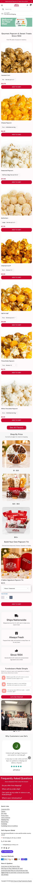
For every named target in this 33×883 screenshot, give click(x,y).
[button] (30, 5)
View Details (4, 594)
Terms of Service (5, 817)
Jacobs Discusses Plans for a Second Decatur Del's (14, 870)
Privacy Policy (4, 815)
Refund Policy (4, 822)
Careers (3, 811)
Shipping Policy (5, 819)
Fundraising (4, 824)
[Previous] (4, 715)
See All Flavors (16, 427)
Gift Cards (4, 813)
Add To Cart (16, 87)
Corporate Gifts (5, 809)
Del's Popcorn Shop (16, 881)
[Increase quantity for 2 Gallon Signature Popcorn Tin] (11, 597)
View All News (4, 874)
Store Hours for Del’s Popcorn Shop (10, 866)
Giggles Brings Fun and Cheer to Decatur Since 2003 (15, 872)
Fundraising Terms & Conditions (9, 826)
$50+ (16, 537)
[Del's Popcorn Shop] (16, 5)
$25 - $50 (16, 504)
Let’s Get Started (16, 697)
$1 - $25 (16, 470)
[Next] (29, 561)
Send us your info (11, 677)
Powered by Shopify (26, 881)
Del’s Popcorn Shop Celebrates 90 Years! (12, 868)
